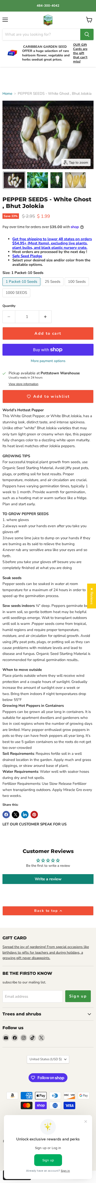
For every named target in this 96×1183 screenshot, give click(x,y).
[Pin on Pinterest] (34, 814)
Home (7, 94)
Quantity (9, 306)
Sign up (78, 996)
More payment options (48, 361)
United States (46, 1059)
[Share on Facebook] (6, 814)
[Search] (87, 34)
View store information (23, 384)
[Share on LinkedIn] (25, 814)
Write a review (48, 879)
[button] (14, 180)
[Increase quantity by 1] (45, 316)
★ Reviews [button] (91, 595)
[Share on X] (15, 814)
